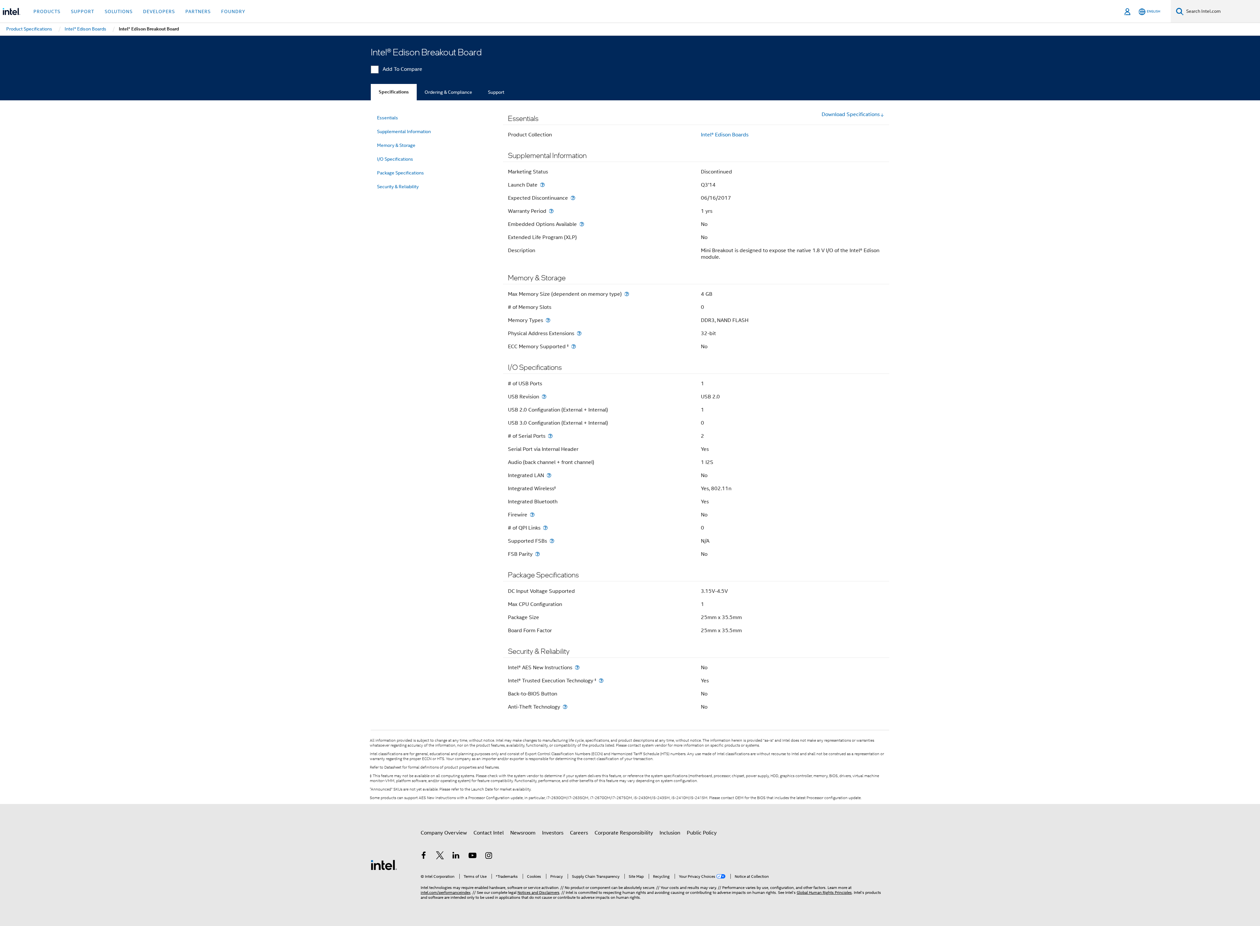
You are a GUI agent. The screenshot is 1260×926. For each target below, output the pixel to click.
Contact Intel (488, 833)
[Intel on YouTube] (472, 856)
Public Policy (702, 833)
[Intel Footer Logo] (384, 864)
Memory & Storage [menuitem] (396, 145)
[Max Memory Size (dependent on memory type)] (626, 294)
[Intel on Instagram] (488, 856)
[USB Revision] (544, 396)
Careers (579, 833)
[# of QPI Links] (545, 528)
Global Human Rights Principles (824, 892)
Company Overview (444, 833)
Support (496, 92)
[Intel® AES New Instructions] (577, 667)
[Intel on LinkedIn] (456, 856)
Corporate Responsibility (624, 833)
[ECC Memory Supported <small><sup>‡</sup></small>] (573, 346)
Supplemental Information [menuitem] (404, 131)
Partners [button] (198, 11)
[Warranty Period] (551, 211)
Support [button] (82, 11)
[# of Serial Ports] (550, 436)
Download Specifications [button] (851, 114)
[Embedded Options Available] (581, 224)
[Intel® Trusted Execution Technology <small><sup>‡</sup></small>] (601, 680)
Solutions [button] (119, 11)
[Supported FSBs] (552, 541)
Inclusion (670, 833)
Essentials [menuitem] (387, 118)
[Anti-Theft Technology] (565, 707)
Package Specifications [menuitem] (400, 173)
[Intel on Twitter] (440, 856)
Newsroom (523, 833)
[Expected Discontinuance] (573, 198)
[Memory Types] (548, 320)
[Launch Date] (542, 185)
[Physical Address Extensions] (579, 333)
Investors (552, 833)
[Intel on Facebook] (423, 856)
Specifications (394, 92)
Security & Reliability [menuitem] (398, 187)
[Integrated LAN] (549, 475)
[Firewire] (532, 514)
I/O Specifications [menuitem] (395, 159)
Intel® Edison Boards (724, 134)
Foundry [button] (233, 11)
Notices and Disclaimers (538, 892)
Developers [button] (159, 11)
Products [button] (46, 11)
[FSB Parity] (537, 554)
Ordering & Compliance (448, 92)
